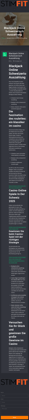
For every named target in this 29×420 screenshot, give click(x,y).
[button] (14, 9)
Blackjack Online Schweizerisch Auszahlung (17, 38)
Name (2, 392)
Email (2, 399)
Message (3, 405)
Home (3, 38)
